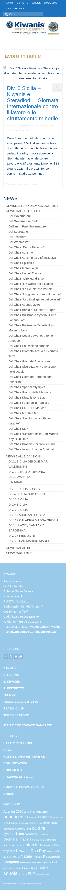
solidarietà (40, 874)
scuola (10, 873)
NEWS (46, 126)
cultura (38, 828)
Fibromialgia (43, 834)
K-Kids (55, 845)
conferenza (50, 822)
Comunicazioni (26, 823)
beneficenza (15, 816)
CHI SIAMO (11, 675)
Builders (33, 817)
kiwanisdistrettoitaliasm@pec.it (32, 631)
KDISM (13, 126)
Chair (6, 822)
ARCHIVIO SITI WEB (18, 776)
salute (42, 867)
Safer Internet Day (25, 868)
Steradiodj (35, 184)
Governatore (18, 845)
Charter (14, 823)
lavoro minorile (13, 184)
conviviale (23, 828)
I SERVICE (10, 695)
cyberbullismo (13, 834)
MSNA (16, 857)
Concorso (38, 823)
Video (47, 874)
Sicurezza (22, 874)
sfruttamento (25, 184)
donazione (31, 834)
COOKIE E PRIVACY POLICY (24, 787)
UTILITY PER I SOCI (17, 743)
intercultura (46, 846)
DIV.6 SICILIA (36, 126)
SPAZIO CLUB (13, 708)
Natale (26, 856)
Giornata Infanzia (17, 839)
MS (10, 857)
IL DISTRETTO (13, 688)
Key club (9, 851)
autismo (42, 811)
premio (39, 862)
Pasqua (37, 856)
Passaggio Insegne (28, 862)
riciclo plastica (9, 868)
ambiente (29, 811)
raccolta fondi (50, 862)
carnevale (57, 817)
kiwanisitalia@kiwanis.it (45, 626)
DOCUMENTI (12, 770)
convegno (8, 828)
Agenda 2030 (13, 811)
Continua (38, 173)
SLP (31, 873)
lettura (49, 851)
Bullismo (45, 817)
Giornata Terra (38, 840)
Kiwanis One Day (31, 850)
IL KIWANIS (11, 681)
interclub (33, 845)
